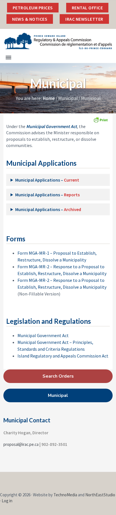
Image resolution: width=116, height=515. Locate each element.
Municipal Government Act (43, 335)
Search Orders (58, 376)
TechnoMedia (65, 494)
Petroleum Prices (33, 7)
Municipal (58, 395)
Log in (7, 500)
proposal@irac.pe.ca (21, 444)
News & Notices (29, 19)
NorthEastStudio (100, 494)
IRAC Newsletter (84, 19)
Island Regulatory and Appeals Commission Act (62, 356)
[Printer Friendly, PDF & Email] (100, 119)
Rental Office (87, 7)
